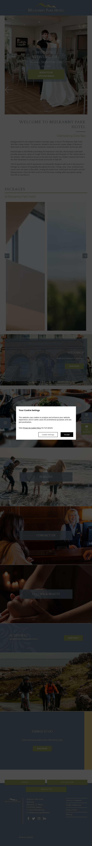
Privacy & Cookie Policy (32, 428)
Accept (67, 434)
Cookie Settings (48, 434)
